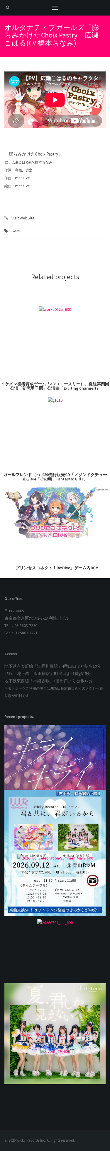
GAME (16, 230)
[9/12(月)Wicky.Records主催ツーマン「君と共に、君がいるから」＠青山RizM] (55, 822)
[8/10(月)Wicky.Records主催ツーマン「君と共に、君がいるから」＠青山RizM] (55, 1080)
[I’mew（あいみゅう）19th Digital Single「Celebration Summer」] (55, 886)
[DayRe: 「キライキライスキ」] (55, 757)
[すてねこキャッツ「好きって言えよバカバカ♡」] (55, 951)
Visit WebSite (23, 218)
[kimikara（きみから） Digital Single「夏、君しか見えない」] (55, 1015)
